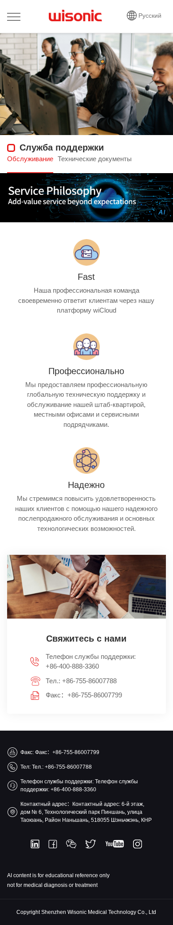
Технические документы (95, 159)
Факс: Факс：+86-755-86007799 (59, 752)
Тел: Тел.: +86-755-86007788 (56, 767)
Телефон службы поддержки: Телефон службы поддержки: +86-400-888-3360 (79, 785)
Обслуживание (30, 159)
